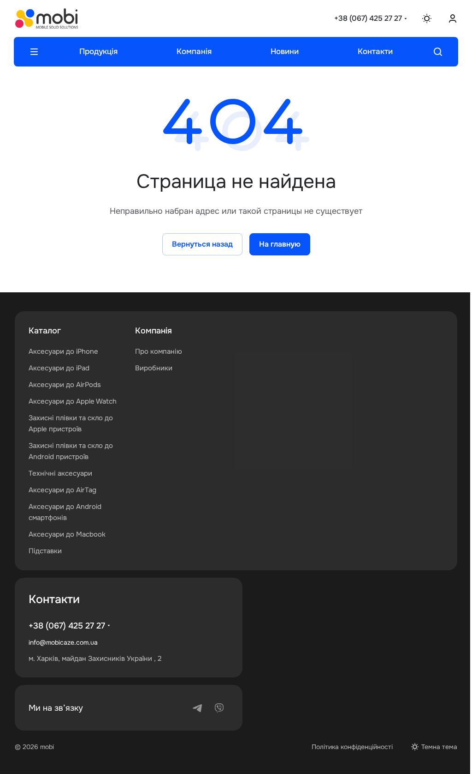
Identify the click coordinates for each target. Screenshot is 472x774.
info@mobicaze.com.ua (63, 642)
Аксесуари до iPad (59, 368)
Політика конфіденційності (345, 747)
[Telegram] (197, 708)
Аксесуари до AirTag (62, 490)
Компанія (151, 331)
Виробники (152, 368)
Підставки (45, 551)
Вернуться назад (198, 244)
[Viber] (219, 708)
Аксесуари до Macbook (67, 534)
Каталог (45, 331)
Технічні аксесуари (60, 473)
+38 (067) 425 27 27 (361, 18)
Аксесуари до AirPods (65, 384)
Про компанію (156, 351)
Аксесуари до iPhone (63, 351)
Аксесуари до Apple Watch (73, 401)
